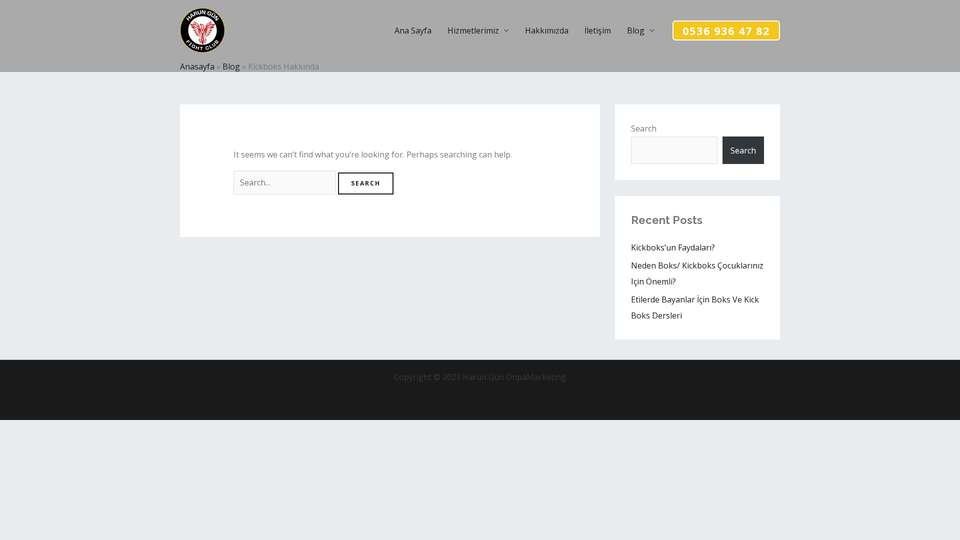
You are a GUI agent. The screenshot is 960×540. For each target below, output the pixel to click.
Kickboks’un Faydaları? (673, 247)
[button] (726, 30)
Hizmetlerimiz (473, 30)
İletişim (597, 30)
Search (643, 128)
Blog (635, 30)
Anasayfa (197, 66)
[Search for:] (286, 182)
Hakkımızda (546, 30)
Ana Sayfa (413, 30)
